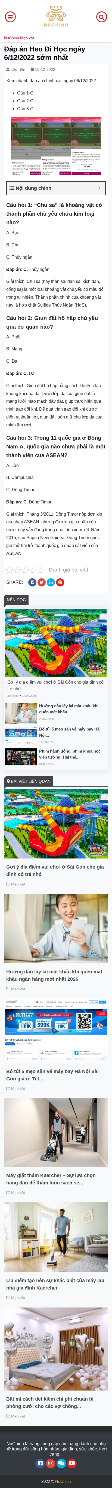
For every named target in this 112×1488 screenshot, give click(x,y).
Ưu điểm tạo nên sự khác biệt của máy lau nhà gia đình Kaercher (55, 1284)
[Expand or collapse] (99, 188)
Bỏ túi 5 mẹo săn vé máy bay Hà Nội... (69, 732)
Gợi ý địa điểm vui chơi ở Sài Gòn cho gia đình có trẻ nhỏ (55, 685)
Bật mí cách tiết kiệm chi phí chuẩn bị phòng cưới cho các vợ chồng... (50, 1402)
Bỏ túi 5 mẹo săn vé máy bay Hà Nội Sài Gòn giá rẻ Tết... (52, 1075)
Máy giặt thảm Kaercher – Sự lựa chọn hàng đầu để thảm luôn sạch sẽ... (51, 1179)
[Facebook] (40, 1463)
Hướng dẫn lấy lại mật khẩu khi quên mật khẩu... (68, 709)
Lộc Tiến (18, 69)
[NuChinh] (56, 16)
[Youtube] (72, 1463)
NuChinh (11, 38)
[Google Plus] (50, 1463)
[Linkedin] (61, 1463)
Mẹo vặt (27, 38)
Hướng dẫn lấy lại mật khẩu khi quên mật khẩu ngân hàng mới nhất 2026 (54, 975)
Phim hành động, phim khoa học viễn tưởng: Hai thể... (70, 754)
